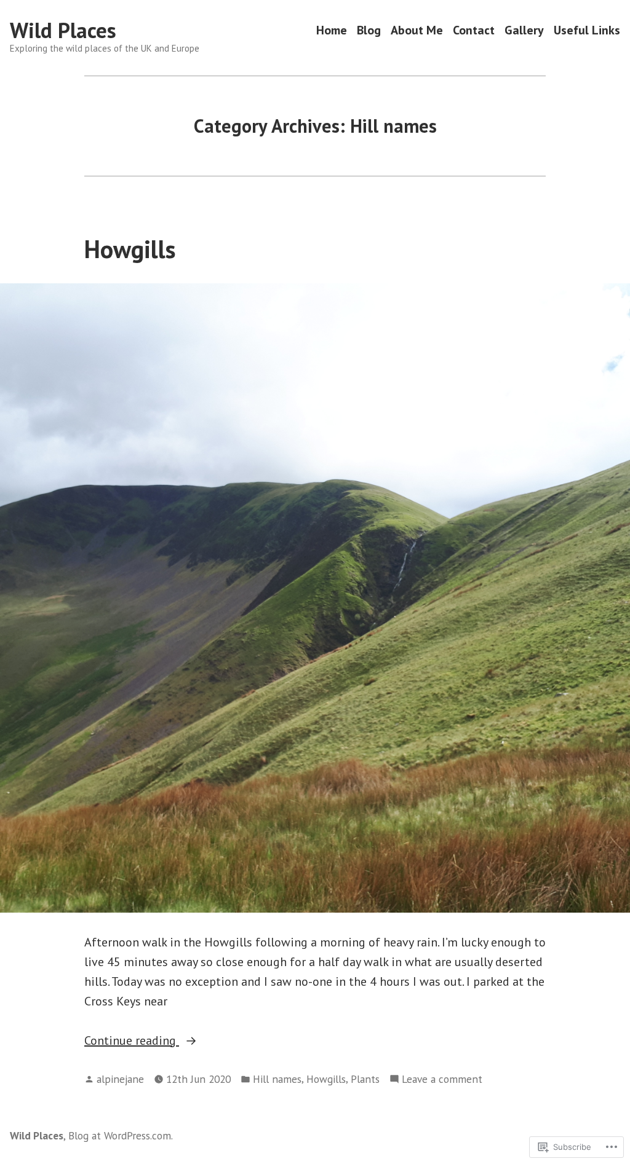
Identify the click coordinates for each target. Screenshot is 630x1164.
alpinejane (120, 1079)
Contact (474, 30)
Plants (365, 1079)
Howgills (130, 249)
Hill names (277, 1079)
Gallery (524, 30)
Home (331, 30)
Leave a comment (442, 1079)
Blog (369, 30)
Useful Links (587, 30)
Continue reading (131, 1040)
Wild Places (63, 30)
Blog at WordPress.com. (120, 1135)
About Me (417, 30)
